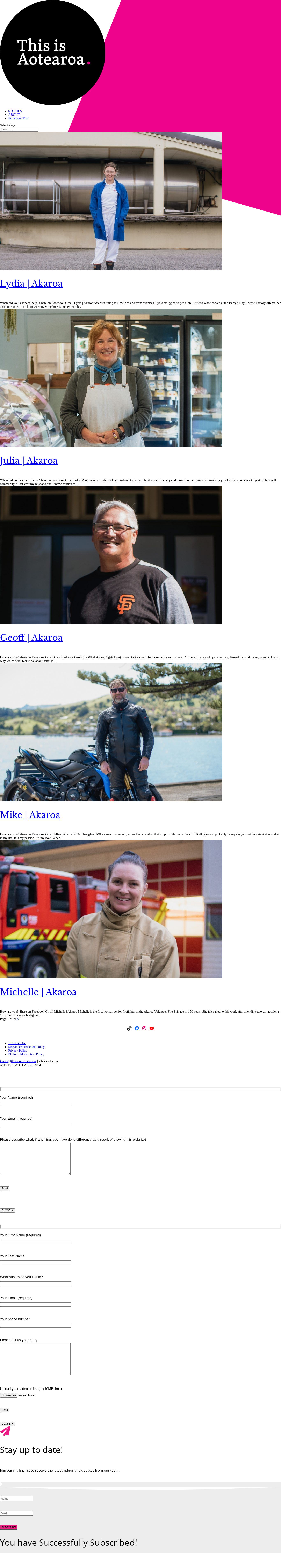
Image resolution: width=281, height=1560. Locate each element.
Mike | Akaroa (30, 815)
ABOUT (14, 114)
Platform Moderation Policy (26, 1054)
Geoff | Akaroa (31, 637)
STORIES (15, 111)
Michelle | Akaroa (38, 992)
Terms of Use (17, 1043)
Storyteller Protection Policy (26, 1047)
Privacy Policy (17, 1050)
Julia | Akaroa (29, 460)
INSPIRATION (18, 118)
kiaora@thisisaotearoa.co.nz (18, 1061)
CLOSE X (7, 1210)
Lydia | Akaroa (31, 283)
